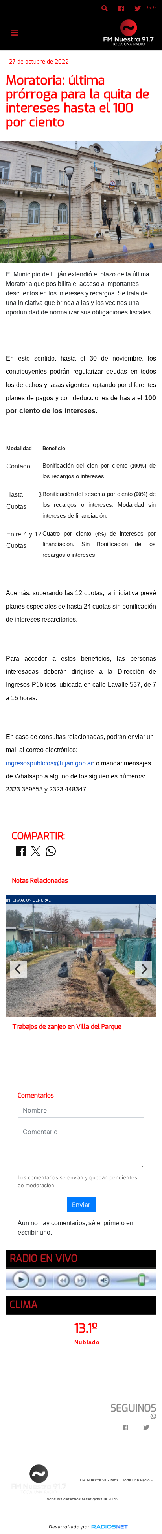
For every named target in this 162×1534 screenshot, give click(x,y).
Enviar (81, 1205)
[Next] (143, 969)
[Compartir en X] (36, 853)
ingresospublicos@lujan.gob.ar (49, 763)
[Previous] (18, 969)
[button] (104, 8)
